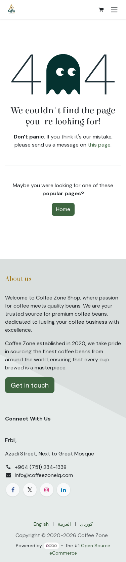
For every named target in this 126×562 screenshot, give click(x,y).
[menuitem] (41, 524)
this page (99, 144)
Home (63, 209)
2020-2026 (62, 535)
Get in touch (30, 385)
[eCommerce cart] (101, 9)
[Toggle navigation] (114, 9)
